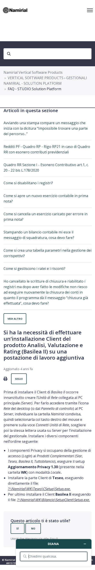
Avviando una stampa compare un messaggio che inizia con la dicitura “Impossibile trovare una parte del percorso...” (46, 128)
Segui (19, 378)
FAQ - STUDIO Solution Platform (34, 88)
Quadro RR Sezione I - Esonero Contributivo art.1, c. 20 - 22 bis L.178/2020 (46, 167)
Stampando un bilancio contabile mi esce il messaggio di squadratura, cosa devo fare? (39, 235)
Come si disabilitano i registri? (28, 183)
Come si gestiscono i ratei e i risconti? (34, 268)
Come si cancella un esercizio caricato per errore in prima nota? (45, 217)
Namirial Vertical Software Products (33, 72)
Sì (17, 528)
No (33, 528)
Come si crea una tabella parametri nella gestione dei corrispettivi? (47, 253)
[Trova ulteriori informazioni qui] (53, 553)
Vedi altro (15, 318)
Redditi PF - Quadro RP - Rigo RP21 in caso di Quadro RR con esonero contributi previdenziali (47, 149)
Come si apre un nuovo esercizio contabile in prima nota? (46, 198)
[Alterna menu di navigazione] (90, 10)
